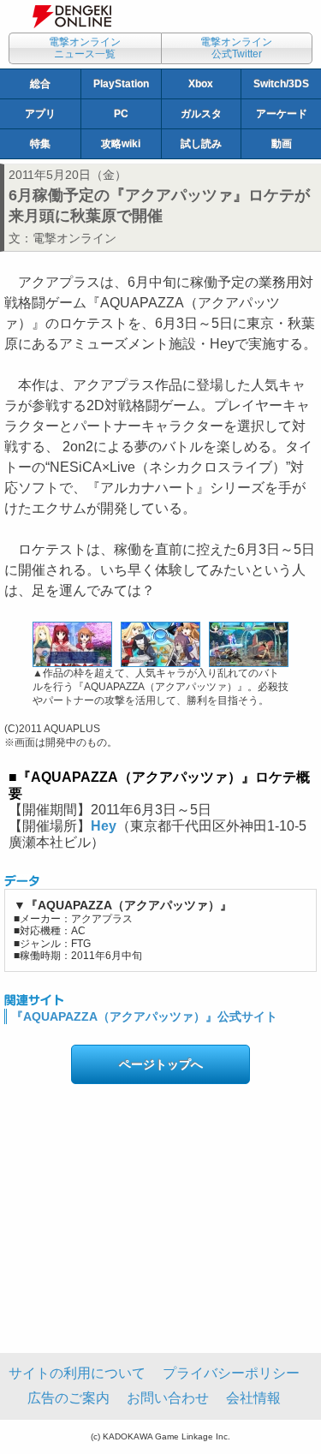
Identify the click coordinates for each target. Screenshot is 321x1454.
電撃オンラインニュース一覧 (85, 48)
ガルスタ (201, 114)
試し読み (201, 144)
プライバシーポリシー (231, 1373)
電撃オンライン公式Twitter (236, 48)
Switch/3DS (281, 84)
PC (121, 114)
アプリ (40, 114)
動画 (281, 144)
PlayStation (121, 84)
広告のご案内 (68, 1398)
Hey (103, 826)
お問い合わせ (168, 1398)
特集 (40, 144)
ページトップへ (161, 1064)
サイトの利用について (77, 1373)
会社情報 (253, 1398)
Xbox (200, 84)
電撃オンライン (74, 238)
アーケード (281, 114)
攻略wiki (120, 144)
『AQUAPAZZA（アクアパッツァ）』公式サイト (144, 1016)
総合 (40, 84)
